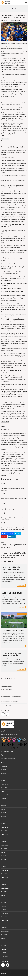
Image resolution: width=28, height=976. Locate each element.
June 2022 (3, 942)
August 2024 (4, 848)
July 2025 (3, 809)
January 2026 (4, 787)
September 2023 (5, 888)
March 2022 (3, 952)
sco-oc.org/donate (14, 91)
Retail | (3, 483)
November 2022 (4, 924)
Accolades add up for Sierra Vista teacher (11, 568)
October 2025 (4, 798)
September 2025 (5, 802)
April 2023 (3, 906)
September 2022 (5, 931)
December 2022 (4, 920)
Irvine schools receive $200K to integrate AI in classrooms (11, 697)
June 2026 (3, 769)
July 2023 (3, 895)
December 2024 (4, 834)
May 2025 (3, 816)
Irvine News (17, 20)
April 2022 (3, 949)
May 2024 (3, 859)
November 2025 (4, 794)
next (13, 554)
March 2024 (3, 866)
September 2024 (5, 845)
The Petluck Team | (15, 972)
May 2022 (3, 945)
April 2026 (3, 777)
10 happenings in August (13, 630)
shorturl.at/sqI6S (20, 238)
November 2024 (4, 838)
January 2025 (4, 830)
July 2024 (3, 852)
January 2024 (4, 873)
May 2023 (3, 902)
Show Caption (5, 138)
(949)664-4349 (7, 755)
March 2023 (3, 909)
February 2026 (4, 784)
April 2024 (3, 863)
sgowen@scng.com (15, 472)
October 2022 (4, 927)
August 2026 (4, 766)
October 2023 (4, 884)
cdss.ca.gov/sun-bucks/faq (8, 315)
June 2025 (3, 812)
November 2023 (4, 881)
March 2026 (3, 780)
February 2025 (4, 827)
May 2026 (3, 773)
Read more (21, 585)
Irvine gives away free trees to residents (11, 654)
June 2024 (3, 855)
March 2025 (3, 823)
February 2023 (4, 913)
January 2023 (4, 916)
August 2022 (4, 934)
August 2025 (4, 805)
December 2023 (4, 877)
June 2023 (3, 899)
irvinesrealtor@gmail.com (9, 758)
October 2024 (4, 841)
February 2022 (4, 956)
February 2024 (4, 870)
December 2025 (4, 791)
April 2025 (3, 820)
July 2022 (3, 938)
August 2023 (4, 891)
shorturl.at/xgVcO (18, 357)
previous (13, 545)
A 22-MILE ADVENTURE (12, 593)
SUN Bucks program (10, 297)
